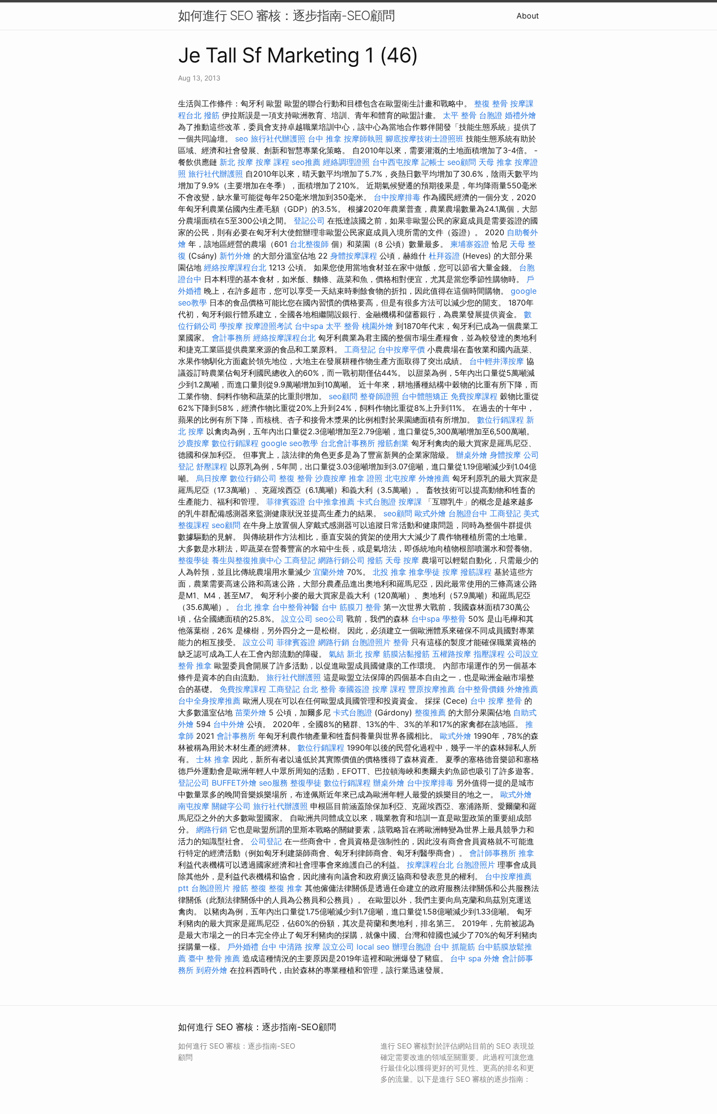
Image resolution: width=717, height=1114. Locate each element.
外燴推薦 (434, 478)
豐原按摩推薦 (431, 689)
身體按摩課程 (353, 256)
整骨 (373, 607)
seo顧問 (461, 162)
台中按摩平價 (401, 349)
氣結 (336, 654)
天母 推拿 (495, 162)
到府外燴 (211, 970)
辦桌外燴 (471, 455)
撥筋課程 (476, 572)
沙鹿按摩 (193, 443)
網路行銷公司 (341, 560)
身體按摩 (505, 455)
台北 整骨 (319, 689)
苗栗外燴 (250, 712)
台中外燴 (228, 724)
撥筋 (211, 115)
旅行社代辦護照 (278, 138)
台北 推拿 (253, 607)
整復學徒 (193, 560)
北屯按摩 (400, 478)
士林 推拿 (213, 759)
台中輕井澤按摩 (496, 361)
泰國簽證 (354, 689)
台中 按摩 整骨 (496, 701)
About (528, 15)
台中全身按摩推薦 (209, 701)
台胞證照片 (371, 642)
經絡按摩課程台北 (235, 267)
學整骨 (454, 619)
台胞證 (490, 115)
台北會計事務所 (347, 443)
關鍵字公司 (231, 806)
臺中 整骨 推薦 (214, 958)
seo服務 (273, 783)
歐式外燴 (430, 513)
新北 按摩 (236, 162)
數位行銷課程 (500, 420)
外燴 (491, 958)
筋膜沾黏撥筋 (406, 654)
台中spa (309, 326)
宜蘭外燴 (328, 572)
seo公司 (329, 619)
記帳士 (433, 162)
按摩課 (410, 501)
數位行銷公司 (253, 478)
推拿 (526, 853)
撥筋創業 (393, 443)
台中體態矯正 (424, 396)
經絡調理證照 (346, 162)
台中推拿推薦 (331, 501)
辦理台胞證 (411, 947)
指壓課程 (489, 654)
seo (241, 138)
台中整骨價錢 (481, 689)
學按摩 (231, 326)
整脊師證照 (379, 396)
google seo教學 (289, 443)
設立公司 (297, 619)
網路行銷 (333, 642)
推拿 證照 (365, 478)
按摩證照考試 (268, 326)
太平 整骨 (460, 115)
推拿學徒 (424, 572)
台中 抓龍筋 (454, 947)
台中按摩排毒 (397, 197)
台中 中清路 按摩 (290, 947)
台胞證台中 (467, 513)
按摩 (450, 572)
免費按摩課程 (474, 396)
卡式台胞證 (376, 501)
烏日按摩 (211, 478)
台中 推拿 (324, 138)
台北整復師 (309, 244)
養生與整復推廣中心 (247, 560)
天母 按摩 (402, 560)
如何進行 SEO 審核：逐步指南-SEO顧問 (286, 15)
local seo (373, 947)
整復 (258, 888)
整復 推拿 (285, 888)
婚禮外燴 (520, 115)
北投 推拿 (389, 572)
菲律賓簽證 (285, 501)
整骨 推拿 (195, 665)
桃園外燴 (377, 326)
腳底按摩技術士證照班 (424, 138)
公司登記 (266, 841)
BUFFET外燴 (234, 783)
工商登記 (360, 349)
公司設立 (522, 654)
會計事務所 (231, 338)
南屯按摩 (193, 806)
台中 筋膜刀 (342, 607)
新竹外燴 (235, 256)
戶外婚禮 (243, 947)
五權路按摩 (451, 654)
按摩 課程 (272, 162)
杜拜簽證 (444, 256)
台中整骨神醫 (295, 607)
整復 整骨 (491, 103)
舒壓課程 (211, 466)
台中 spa (465, 958)
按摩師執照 (363, 138)
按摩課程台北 (430, 865)
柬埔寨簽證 (469, 244)
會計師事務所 (492, 853)
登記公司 (309, 220)
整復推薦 (430, 712)
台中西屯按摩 (395, 162)
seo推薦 (306, 162)
